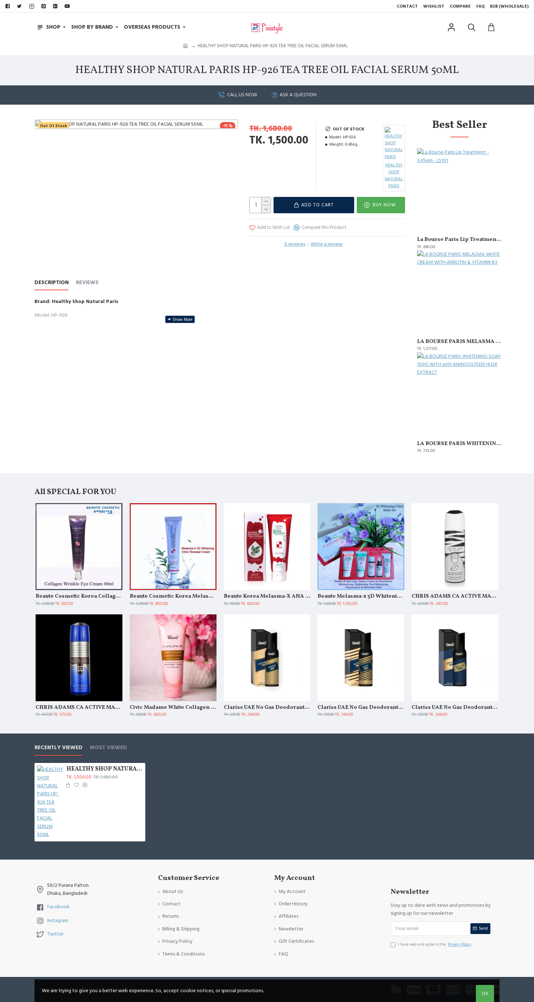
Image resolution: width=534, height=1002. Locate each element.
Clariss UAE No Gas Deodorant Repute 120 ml (455, 707)
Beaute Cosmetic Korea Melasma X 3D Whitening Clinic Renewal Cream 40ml (173, 596)
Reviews (87, 282)
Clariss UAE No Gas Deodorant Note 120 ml (360, 707)
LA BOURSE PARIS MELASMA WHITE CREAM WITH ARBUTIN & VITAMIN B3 (459, 342)
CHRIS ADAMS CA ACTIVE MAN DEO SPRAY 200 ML (79, 707)
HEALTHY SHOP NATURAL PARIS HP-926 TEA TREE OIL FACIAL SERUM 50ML (104, 769)
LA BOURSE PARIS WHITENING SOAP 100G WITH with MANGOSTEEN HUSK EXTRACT (459, 444)
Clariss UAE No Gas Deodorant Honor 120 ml (267, 707)
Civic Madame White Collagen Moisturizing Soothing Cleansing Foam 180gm (173, 707)
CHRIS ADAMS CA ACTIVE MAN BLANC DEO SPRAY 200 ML (455, 596)
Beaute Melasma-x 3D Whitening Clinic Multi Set (360, 596)
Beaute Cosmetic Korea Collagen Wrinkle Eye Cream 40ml (79, 596)
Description (52, 282)
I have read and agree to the (434, 944)
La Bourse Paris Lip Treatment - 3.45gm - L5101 (459, 239)
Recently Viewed (58, 747)
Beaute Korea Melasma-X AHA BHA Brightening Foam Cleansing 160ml (267, 596)
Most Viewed (108, 747)
